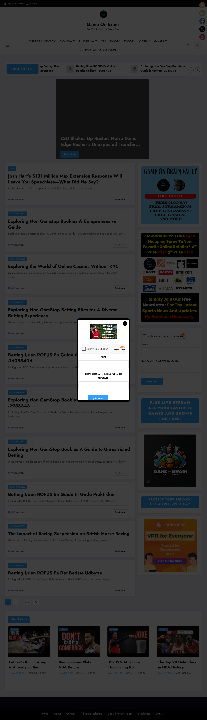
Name (103, 356)
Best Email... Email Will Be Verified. (103, 376)
